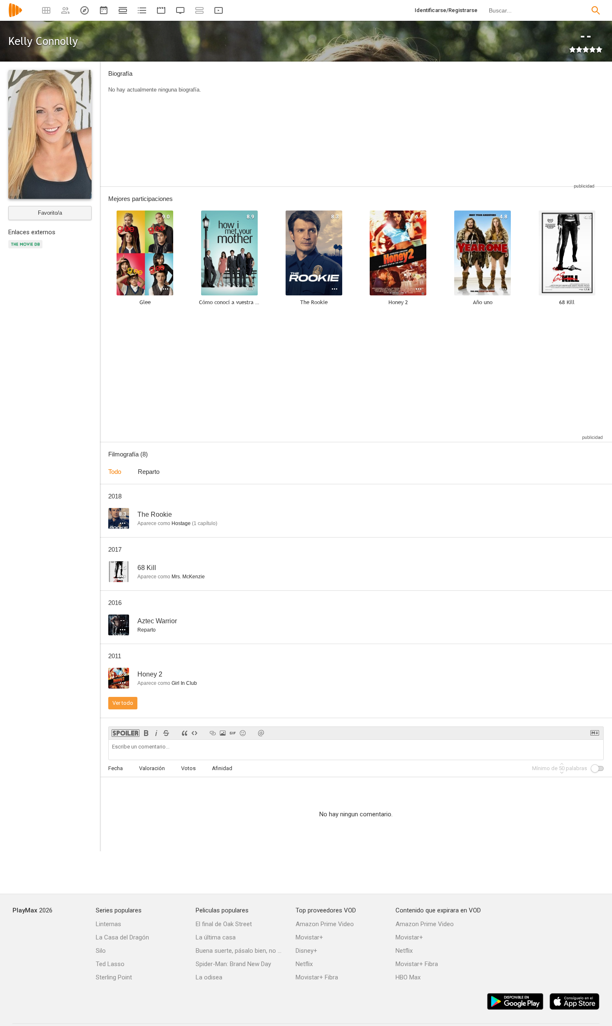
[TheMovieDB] (26, 249)
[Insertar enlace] (213, 733)
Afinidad (222, 768)
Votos (188, 768)
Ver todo (122, 703)
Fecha (115, 768)
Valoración (152, 768)
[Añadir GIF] (233, 733)
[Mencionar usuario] (261, 733)
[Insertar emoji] (243, 733)
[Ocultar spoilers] (125, 733)
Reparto (148, 471)
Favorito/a (50, 213)
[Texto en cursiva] (156, 733)
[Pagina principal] (15, 15)
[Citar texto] (184, 733)
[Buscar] (596, 10)
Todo (114, 471)
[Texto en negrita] (146, 733)
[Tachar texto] (166, 733)
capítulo (205, 523)
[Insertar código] (194, 733)
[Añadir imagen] (223, 733)
